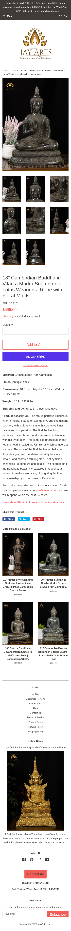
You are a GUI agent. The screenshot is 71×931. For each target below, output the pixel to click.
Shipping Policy (35, 731)
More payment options (35, 365)
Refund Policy (35, 726)
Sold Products (35, 703)
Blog (35, 708)
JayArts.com (45, 924)
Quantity (7, 324)
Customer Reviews (35, 698)
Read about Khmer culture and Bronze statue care (33, 502)
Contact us (35, 712)
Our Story (36, 694)
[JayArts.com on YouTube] (47, 860)
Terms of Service (35, 717)
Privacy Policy (35, 722)
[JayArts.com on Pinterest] (32, 860)
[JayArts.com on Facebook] (24, 860)
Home (5, 70)
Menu (9, 16)
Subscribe (58, 914)
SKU (10, 303)
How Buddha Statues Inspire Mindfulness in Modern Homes (35, 747)
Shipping (7, 316)
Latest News (35, 741)
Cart (66, 16)
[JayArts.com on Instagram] (39, 860)
